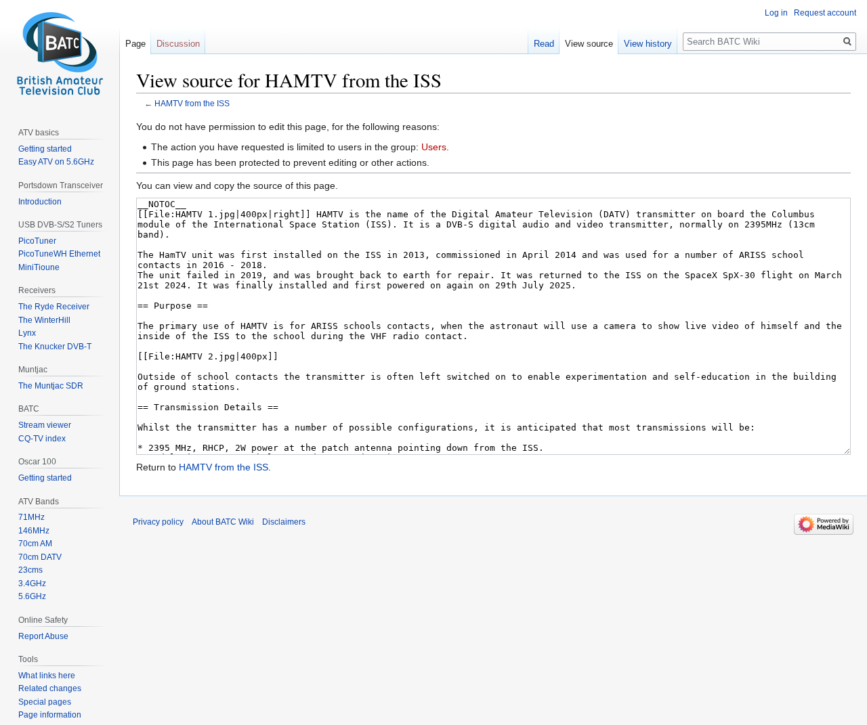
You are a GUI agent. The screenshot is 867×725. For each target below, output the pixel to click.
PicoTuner (37, 241)
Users (433, 146)
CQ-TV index (42, 438)
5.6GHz (32, 596)
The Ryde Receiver (53, 306)
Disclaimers (283, 522)
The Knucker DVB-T (54, 346)
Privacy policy (158, 522)
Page (135, 44)
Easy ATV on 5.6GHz (56, 162)
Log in (776, 13)
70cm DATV (40, 557)
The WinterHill (44, 320)
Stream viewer (44, 425)
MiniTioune (39, 267)
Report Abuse (43, 636)
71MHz (31, 517)
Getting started (45, 149)
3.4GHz (32, 583)
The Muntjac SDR (50, 386)
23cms (30, 570)
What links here (46, 675)
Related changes (49, 688)
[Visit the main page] (59, 54)
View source (589, 44)
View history (648, 44)
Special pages (44, 702)
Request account (825, 13)
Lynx (27, 333)
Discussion (178, 44)
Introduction (40, 201)
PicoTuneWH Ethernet (59, 254)
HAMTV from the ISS (192, 103)
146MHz (33, 530)
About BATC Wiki (223, 522)
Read (544, 44)
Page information (49, 715)
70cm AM (35, 543)
